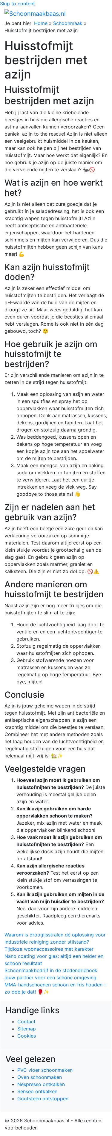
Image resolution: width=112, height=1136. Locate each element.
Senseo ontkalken (37, 1091)
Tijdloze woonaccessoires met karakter (48, 949)
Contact (26, 1021)
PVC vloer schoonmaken (45, 1070)
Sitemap (26, 1029)
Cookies (26, 1036)
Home (40, 23)
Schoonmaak (67, 23)
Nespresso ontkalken (41, 1084)
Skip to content (17, 4)
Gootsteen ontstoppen (42, 1099)
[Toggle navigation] (99, 13)
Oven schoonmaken (39, 1077)
